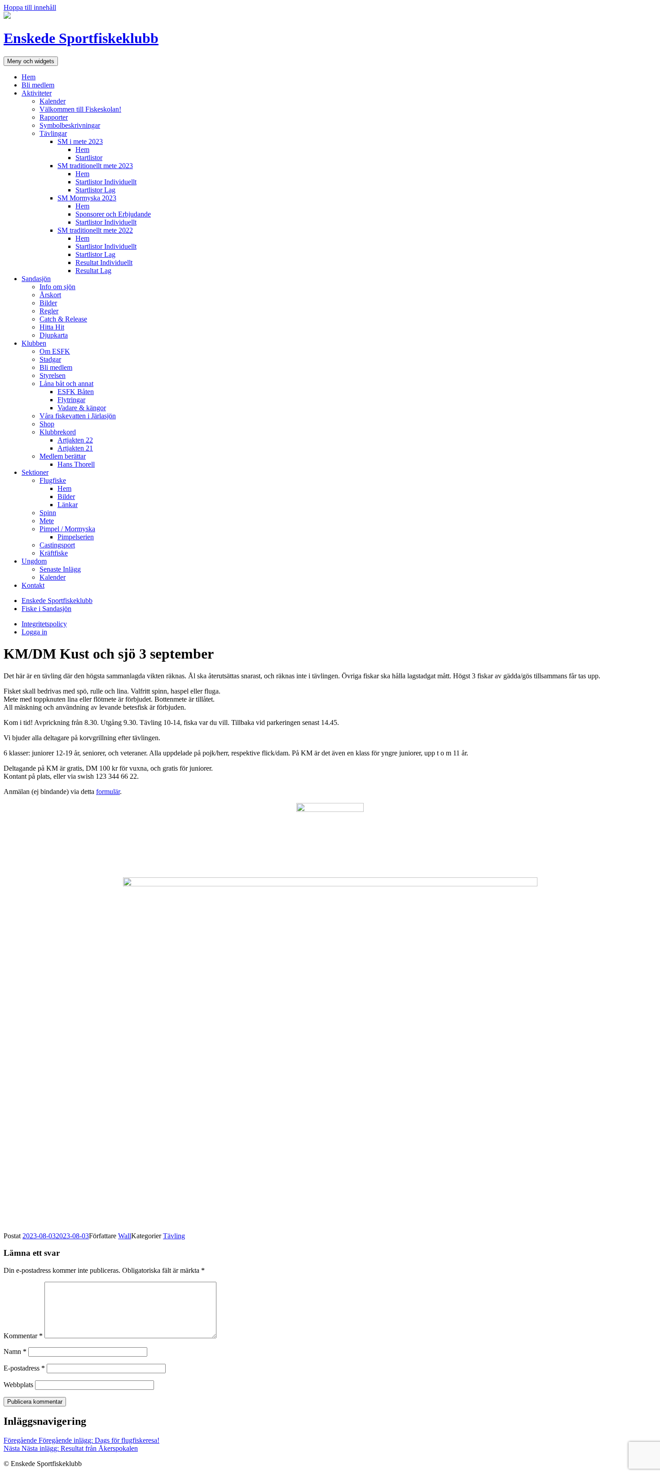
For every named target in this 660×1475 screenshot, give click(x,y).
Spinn (48, 512)
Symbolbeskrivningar (70, 125)
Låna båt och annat (66, 383)
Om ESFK (55, 351)
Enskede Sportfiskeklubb (81, 38)
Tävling (174, 1236)
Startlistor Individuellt (105, 182)
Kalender (53, 101)
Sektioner (35, 472)
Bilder (48, 303)
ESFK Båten (75, 391)
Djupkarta (54, 335)
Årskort (50, 295)
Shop (47, 424)
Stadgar (50, 359)
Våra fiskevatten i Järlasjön (78, 416)
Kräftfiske (54, 553)
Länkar (67, 504)
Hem (28, 77)
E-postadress (24, 1368)
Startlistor (88, 157)
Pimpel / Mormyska (67, 529)
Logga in (34, 632)
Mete (47, 521)
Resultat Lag (93, 270)
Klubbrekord (58, 432)
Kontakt (33, 585)
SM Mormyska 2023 (86, 198)
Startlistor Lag (95, 190)
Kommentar (23, 1336)
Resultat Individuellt (103, 262)
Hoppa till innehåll (30, 7)
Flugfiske (53, 480)
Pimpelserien (75, 537)
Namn (15, 1351)
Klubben (34, 343)
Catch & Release (63, 319)
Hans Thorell (76, 464)
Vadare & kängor (81, 408)
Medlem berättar (63, 456)
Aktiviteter (37, 93)
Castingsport (57, 545)
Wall (124, 1236)
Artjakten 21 (75, 448)
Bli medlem (38, 85)
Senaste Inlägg (60, 569)
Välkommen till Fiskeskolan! (80, 109)
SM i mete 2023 (80, 141)
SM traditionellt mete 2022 (95, 230)
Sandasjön (36, 278)
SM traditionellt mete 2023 (95, 165)
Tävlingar (53, 133)
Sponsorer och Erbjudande (113, 214)
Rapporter (54, 117)
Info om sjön (57, 287)
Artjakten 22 (75, 440)
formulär (108, 791)
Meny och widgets (30, 61)
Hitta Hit (52, 327)
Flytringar (71, 399)
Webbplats (18, 1384)
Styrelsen (53, 375)
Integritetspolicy (44, 624)
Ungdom (34, 561)
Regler (49, 311)
